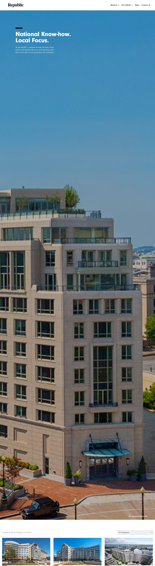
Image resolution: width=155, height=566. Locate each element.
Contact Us (146, 5)
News (137, 5)
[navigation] (16, 4)
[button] (115, 5)
